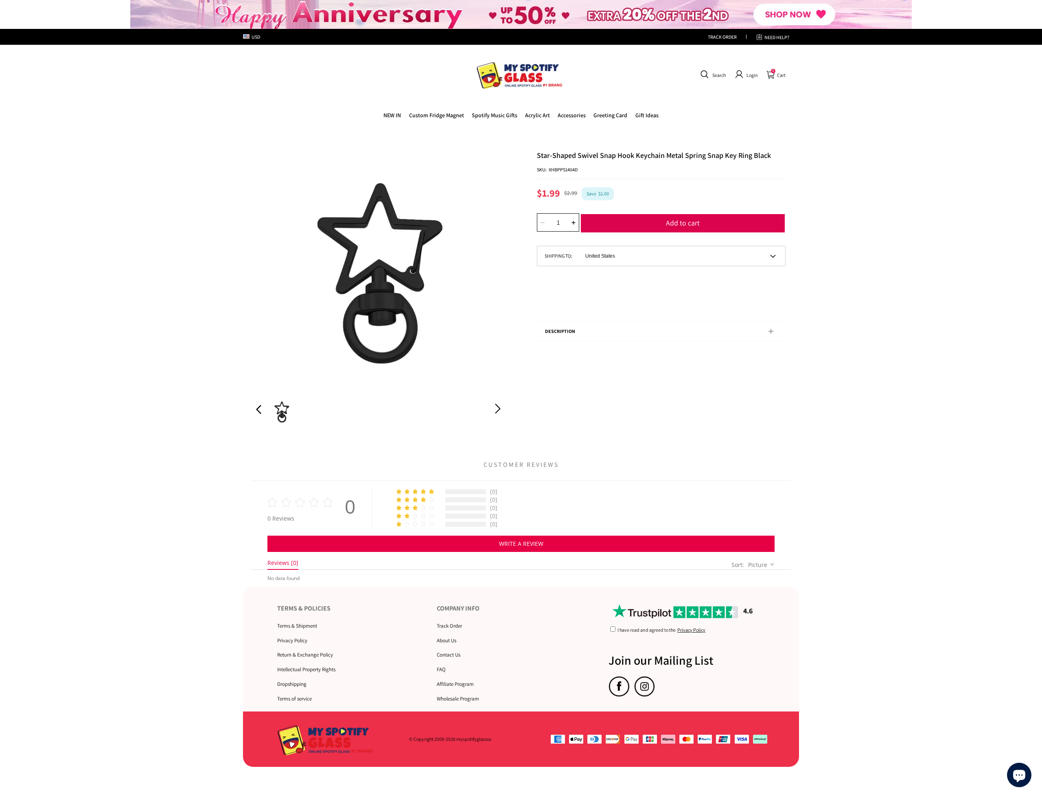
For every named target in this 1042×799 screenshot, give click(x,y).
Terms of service (294, 698)
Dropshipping (291, 684)
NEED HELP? (776, 37)
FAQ (441, 669)
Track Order (449, 625)
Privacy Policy (292, 640)
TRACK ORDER (722, 37)
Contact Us (448, 654)
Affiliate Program (455, 684)
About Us (446, 640)
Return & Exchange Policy (305, 654)
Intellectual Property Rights (306, 669)
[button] (712, 74)
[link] (436, 115)
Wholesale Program (458, 698)
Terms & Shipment (297, 625)
